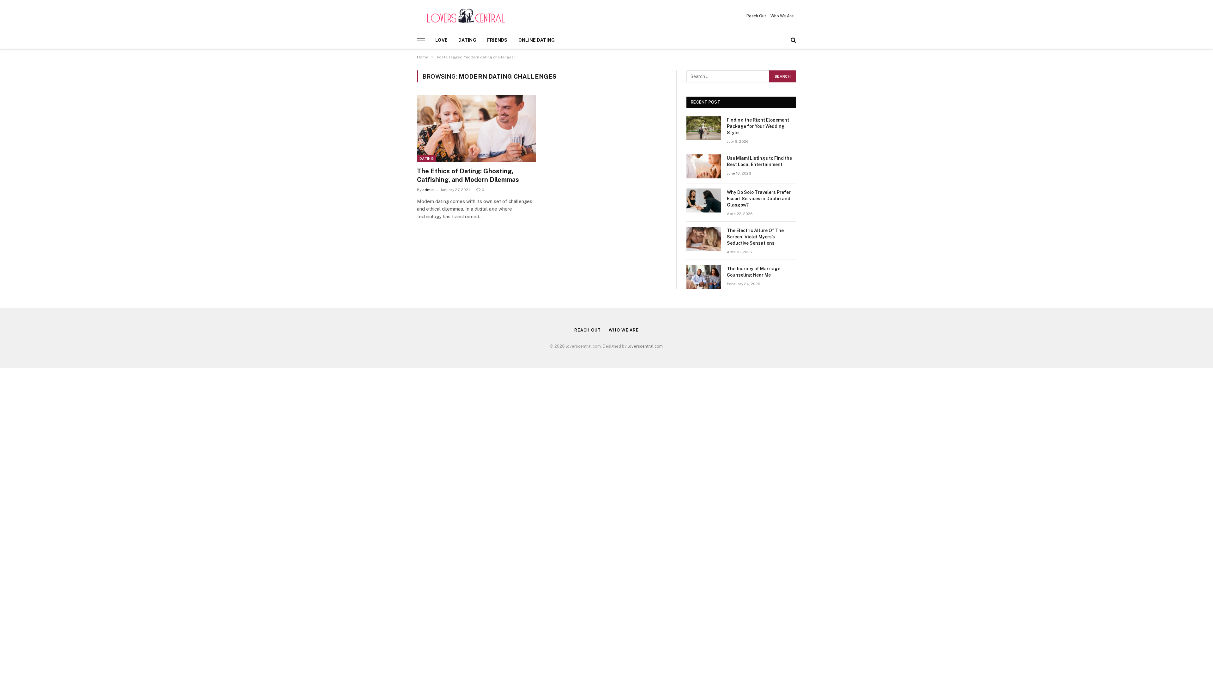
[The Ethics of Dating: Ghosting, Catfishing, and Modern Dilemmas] (476, 128)
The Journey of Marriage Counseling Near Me (753, 272)
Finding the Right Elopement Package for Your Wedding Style (758, 126)
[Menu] (421, 40)
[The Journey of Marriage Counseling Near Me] (703, 277)
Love (441, 40)
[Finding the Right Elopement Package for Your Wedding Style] (703, 128)
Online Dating (536, 40)
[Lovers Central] (466, 16)
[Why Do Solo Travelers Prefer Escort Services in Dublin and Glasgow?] (703, 200)
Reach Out (756, 16)
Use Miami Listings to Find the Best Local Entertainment (759, 161)
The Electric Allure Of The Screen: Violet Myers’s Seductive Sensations (755, 237)
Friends (497, 40)
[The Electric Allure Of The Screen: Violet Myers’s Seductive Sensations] (703, 239)
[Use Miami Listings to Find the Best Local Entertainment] (703, 166)
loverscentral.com (645, 346)
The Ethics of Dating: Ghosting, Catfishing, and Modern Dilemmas (468, 175)
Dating (467, 40)
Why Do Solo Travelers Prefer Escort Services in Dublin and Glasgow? (759, 198)
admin (428, 190)
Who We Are (782, 16)
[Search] (792, 40)
